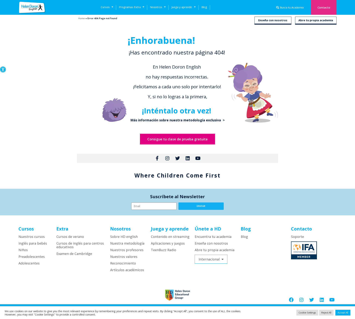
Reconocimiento (123, 263)
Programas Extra (130, 7)
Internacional (209, 259)
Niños (23, 250)
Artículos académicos (127, 270)
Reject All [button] (326, 312)
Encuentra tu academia (213, 236)
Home (81, 18)
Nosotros (156, 7)
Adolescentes (29, 263)
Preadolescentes (31, 256)
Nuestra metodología (127, 243)
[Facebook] (291, 299)
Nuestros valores (123, 256)
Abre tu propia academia (315, 20)
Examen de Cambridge (74, 253)
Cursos (105, 7)
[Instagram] (301, 299)
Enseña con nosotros (272, 20)
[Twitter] (311, 299)
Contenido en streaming (170, 236)
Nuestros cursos (31, 236)
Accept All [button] (343, 312)
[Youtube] (332, 299)
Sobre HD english (124, 236)
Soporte (297, 236)
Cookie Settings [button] (307, 312)
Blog (204, 7)
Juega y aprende (181, 7)
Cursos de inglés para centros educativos (80, 245)
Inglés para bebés (32, 243)
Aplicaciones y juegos (168, 243)
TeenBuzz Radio (163, 250)
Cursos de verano (70, 236)
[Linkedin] (321, 299)
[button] (3, 69)
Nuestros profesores (126, 250)
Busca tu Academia (291, 7)
